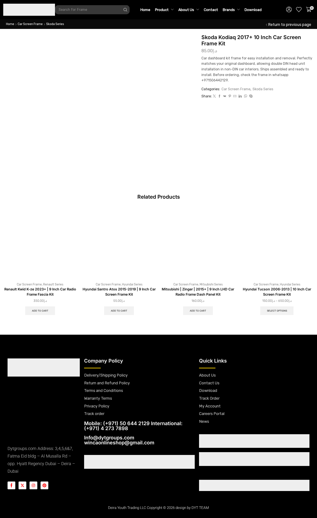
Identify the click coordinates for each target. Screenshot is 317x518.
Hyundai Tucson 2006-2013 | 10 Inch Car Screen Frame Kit (277, 291)
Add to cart (40, 310)
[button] (289, 10)
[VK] (224, 96)
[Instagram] (33, 485)
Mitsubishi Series (211, 284)
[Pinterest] (229, 96)
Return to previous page (289, 24)
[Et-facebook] (11, 485)
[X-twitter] (22, 485)
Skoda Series (55, 24)
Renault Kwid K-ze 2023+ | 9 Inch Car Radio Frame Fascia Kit (40, 291)
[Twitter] (214, 96)
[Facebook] (219, 96)
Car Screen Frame (30, 24)
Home (10, 24)
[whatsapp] (245, 96)
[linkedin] (240, 96)
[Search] (125, 9)
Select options (277, 310)
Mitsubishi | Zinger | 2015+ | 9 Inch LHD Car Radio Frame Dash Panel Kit (198, 291)
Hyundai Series (132, 284)
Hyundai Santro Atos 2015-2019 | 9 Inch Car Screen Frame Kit (119, 291)
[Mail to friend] (234, 96)
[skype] (250, 96)
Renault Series (53, 284)
